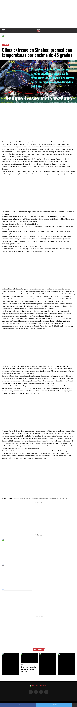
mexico (35, 498)
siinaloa (53, 498)
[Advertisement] (38, 14)
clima (23, 498)
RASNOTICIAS (44, 498)
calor (17, 498)
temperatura (62, 498)
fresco (29, 498)
